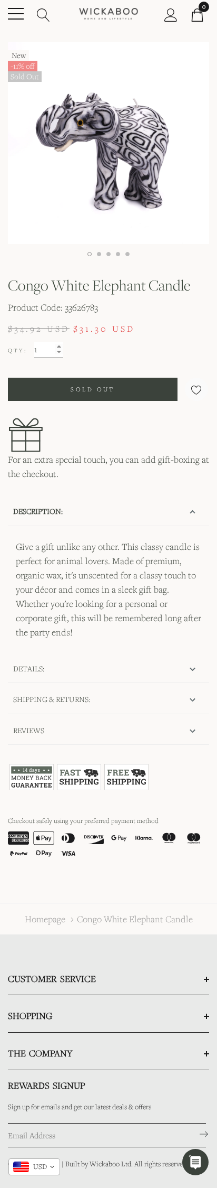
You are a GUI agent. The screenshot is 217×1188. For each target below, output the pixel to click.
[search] (43, 14)
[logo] (108, 13)
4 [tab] (118, 254)
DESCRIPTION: (38, 511)
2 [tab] (99, 254)
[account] (170, 14)
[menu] (16, 14)
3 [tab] (108, 254)
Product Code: (35, 307)
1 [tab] (89, 254)
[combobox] (34, 1166)
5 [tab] (127, 254)
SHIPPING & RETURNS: (51, 699)
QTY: (17, 350)
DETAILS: (28, 668)
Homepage (45, 919)
